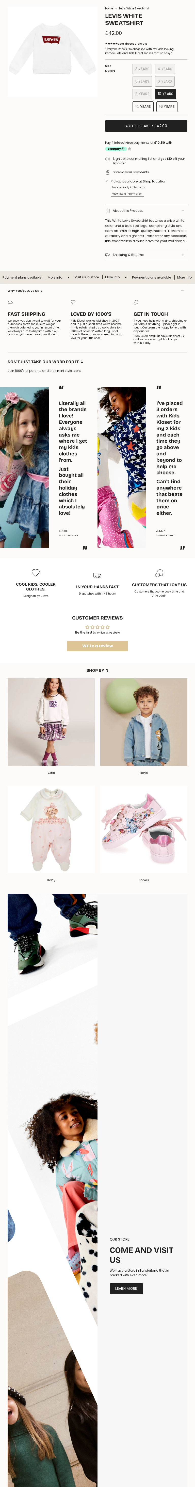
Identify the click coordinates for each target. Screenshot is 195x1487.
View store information (127, 194)
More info (89, 277)
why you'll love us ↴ (25, 291)
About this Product (128, 210)
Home (109, 8)
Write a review (97, 646)
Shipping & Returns (128, 254)
